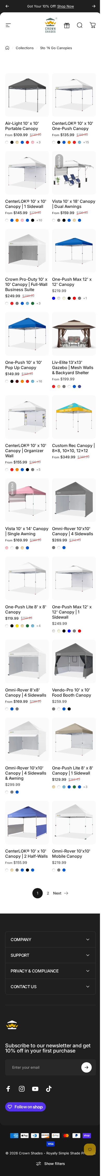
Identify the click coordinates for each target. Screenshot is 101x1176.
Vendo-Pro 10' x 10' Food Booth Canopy (71, 692)
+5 (38, 469)
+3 (38, 142)
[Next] (93, 6)
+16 (39, 381)
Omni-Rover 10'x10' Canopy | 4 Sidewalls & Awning (25, 773)
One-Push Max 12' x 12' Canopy (72, 282)
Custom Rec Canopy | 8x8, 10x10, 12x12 (73, 448)
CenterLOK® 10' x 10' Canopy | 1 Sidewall (25, 204)
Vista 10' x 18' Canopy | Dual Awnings (73, 204)
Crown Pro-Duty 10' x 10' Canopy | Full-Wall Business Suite (26, 284)
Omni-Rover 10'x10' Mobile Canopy (71, 853)
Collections (25, 48)
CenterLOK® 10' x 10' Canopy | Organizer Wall (25, 450)
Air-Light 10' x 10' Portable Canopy (22, 126)
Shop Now (65, 6)
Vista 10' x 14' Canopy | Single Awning (26, 531)
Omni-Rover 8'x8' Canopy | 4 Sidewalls (25, 692)
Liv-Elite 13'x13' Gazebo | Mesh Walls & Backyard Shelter (72, 367)
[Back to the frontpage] (7, 48)
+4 (38, 625)
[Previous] (7, 6)
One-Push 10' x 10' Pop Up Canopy (23, 365)
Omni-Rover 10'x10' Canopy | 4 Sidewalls (72, 531)
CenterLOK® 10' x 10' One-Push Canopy (72, 126)
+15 (86, 142)
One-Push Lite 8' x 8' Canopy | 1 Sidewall (72, 770)
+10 (39, 220)
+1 (85, 298)
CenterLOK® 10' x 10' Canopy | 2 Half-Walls (26, 853)
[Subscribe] (82, 1063)
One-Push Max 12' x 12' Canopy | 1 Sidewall (72, 612)
